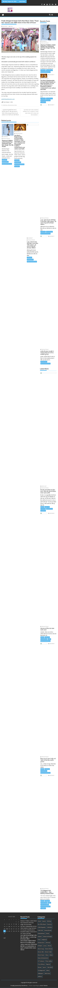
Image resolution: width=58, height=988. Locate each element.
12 (9, 926)
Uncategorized (41, 970)
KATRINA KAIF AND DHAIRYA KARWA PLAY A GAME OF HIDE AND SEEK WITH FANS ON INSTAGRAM (30, 112)
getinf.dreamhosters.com (8, 99)
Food (39, 939)
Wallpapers (40, 973)
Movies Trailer (48, 952)
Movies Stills (41, 952)
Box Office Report (42, 924)
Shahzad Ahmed (6, 138)
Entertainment (11, 105)
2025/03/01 (51, 775)
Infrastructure (41, 942)
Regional (48, 964)
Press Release (41, 964)
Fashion (40, 936)
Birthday (49, 921)
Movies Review (48, 948)
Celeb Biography (42, 927)
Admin (11, 26)
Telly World (17, 166)
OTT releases (41, 961)
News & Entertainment (6, 163)
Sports (44, 967)
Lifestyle (40, 945)
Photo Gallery (49, 961)
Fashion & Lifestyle (44, 904)
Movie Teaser (41, 955)
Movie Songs (41, 948)
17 (4, 929)
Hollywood (44, 939)
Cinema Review (47, 930)
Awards (42, 506)
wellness (40, 976)
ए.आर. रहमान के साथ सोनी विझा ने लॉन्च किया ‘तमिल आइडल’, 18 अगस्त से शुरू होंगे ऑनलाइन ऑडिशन (28, 937)
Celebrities (5, 105)
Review (39, 967)
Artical (39, 921)
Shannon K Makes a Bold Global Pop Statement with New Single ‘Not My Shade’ (28, 922)
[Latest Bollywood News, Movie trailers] (3, 15)
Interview (48, 942)
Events (49, 639)
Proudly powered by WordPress (18, 985)
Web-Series (47, 973)
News (51, 955)
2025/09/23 (51, 513)
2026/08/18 (5, 136)
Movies (49, 945)
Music (15, 105)
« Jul (4, 938)
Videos (47, 970)
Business (50, 924)
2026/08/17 (17, 131)
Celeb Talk (47, 506)
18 (7, 929)
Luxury (44, 945)
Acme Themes (44, 985)
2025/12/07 (43, 486)
